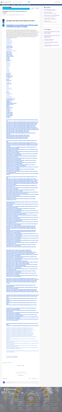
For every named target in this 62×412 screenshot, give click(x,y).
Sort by (30, 378)
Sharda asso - (46, 33)
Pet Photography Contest (49, 9)
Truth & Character (37, 409)
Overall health (20, 403)
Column (10, 7)
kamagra (7, 66)
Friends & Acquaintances (21, 397)
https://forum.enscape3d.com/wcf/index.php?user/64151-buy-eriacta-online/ (20, 333)
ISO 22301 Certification (49, 39)
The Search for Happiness (55, 407)
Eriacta (7, 67)
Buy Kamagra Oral (28, 32)
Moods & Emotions (37, 401)
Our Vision (5, 396)
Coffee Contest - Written (49, 18)
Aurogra (7, 69)
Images (29, 4)
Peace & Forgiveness (37, 403)
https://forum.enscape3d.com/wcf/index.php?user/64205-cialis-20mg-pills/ (19, 334)
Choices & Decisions (37, 390)
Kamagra (7, 81)
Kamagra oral (8, 48)
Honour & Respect (37, 397)
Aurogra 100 (8, 38)
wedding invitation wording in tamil (51, 45)
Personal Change (45, 403)
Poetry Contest (47, 21)
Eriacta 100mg (8, 88)
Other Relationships (54, 401)
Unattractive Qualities (46, 409)
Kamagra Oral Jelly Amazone (11, 50)
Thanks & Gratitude (37, 407)
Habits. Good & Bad (28, 397)
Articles (13, 4)
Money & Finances (5, 7)
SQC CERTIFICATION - (47, 40)
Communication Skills (46, 390)
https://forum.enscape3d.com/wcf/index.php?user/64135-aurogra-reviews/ (19, 327)
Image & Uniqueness (54, 397)
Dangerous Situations (21, 392)
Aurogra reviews (9, 96)
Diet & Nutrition (54, 392)
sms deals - (45, 43)
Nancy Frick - (46, 37)
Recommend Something (20, 372)
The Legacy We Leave (46, 407)
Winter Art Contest (48, 12)
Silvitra (7, 61)
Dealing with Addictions (29, 392)
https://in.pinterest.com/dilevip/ (11, 357)
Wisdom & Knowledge (54, 409)
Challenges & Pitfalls (29, 390)
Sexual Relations (20, 407)
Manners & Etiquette (20, 401)
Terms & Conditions (7, 397)
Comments (21, 14)
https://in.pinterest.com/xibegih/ (12, 356)
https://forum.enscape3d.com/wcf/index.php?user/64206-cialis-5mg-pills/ (19, 335)
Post (37, 384)
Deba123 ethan (5, 14)
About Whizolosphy (7, 395)
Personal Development (55, 403)
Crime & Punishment (54, 390)
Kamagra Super (9, 45)
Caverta (7, 91)
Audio (19, 4)
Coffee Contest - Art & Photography (51, 15)
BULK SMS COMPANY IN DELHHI (51, 42)
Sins (26, 407)
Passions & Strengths (29, 403)
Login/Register (57, 2)
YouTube (23, 4)
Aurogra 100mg (9, 93)
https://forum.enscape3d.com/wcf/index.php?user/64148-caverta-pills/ (18, 331)
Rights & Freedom (37, 405)
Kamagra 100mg (9, 42)
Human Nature (45, 397)
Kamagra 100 (8, 39)
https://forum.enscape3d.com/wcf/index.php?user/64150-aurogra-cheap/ (19, 332)
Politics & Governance (21, 405)
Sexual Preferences (54, 405)
